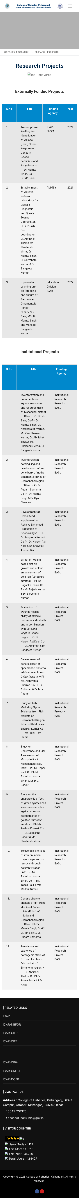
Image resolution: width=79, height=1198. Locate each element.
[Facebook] (37, 1191)
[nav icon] (70, 6)
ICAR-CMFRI (11, 1071)
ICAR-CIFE (10, 1041)
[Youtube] (42, 1191)
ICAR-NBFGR (12, 1024)
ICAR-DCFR (11, 1079)
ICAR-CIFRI (10, 1033)
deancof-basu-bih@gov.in (26, 1118)
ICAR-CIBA (10, 1062)
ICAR (6, 1016)
